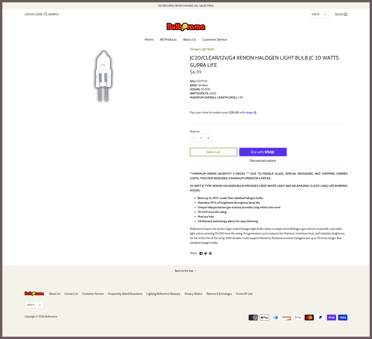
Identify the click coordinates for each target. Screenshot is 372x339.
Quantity (195, 131)
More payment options (263, 160)
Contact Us (71, 293)
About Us (54, 293)
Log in (29, 14)
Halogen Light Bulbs (202, 49)
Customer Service (93, 293)
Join (39, 14)
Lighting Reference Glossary (163, 293)
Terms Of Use (244, 293)
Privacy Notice (193, 293)
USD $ (315, 14)
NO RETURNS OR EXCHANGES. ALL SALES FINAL (186, 5)
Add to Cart (213, 152)
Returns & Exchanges (219, 293)
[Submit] (45, 14)
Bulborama (51, 316)
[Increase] (208, 138)
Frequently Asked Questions (125, 293)
